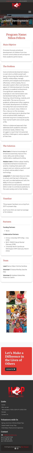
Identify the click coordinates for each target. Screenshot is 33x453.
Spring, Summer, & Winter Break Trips (12, 423)
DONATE (9, 369)
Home (3, 405)
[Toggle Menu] (29, 12)
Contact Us (4, 414)
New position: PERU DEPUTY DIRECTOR (14, 409)
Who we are (5, 407)
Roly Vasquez (25, 447)
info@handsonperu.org (12, 1)
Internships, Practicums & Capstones (12, 428)
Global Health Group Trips (8, 425)
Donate (3, 412)
